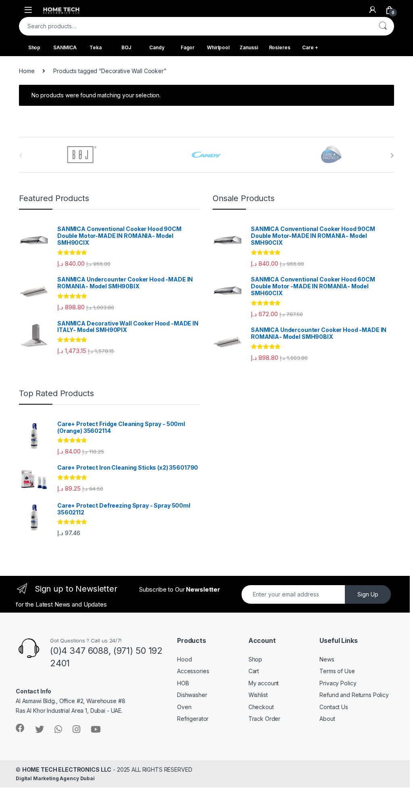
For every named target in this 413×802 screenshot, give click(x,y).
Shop (34, 47)
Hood (184, 659)
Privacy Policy (337, 683)
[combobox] (195, 26)
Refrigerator (193, 718)
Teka (95, 47)
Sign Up (367, 594)
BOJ (126, 47)
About (327, 718)
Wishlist (258, 694)
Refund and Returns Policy (354, 694)
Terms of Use (337, 671)
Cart (253, 671)
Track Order (264, 718)
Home (26, 70)
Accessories (193, 671)
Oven (184, 706)
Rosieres (279, 47)
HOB (183, 683)
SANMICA (64, 47)
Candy (156, 47)
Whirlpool (218, 47)
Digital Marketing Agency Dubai (55, 778)
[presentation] (392, 155)
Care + (310, 47)
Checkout (261, 706)
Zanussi (249, 47)
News (326, 659)
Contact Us (333, 706)
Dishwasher (192, 694)
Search (382, 26)
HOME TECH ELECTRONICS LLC (67, 769)
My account (263, 683)
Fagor (187, 47)
